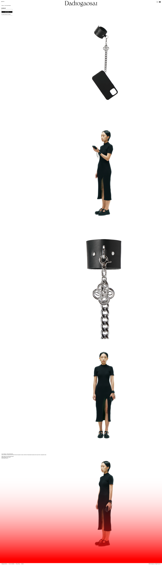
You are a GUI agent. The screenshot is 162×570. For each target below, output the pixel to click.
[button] (5, 1)
